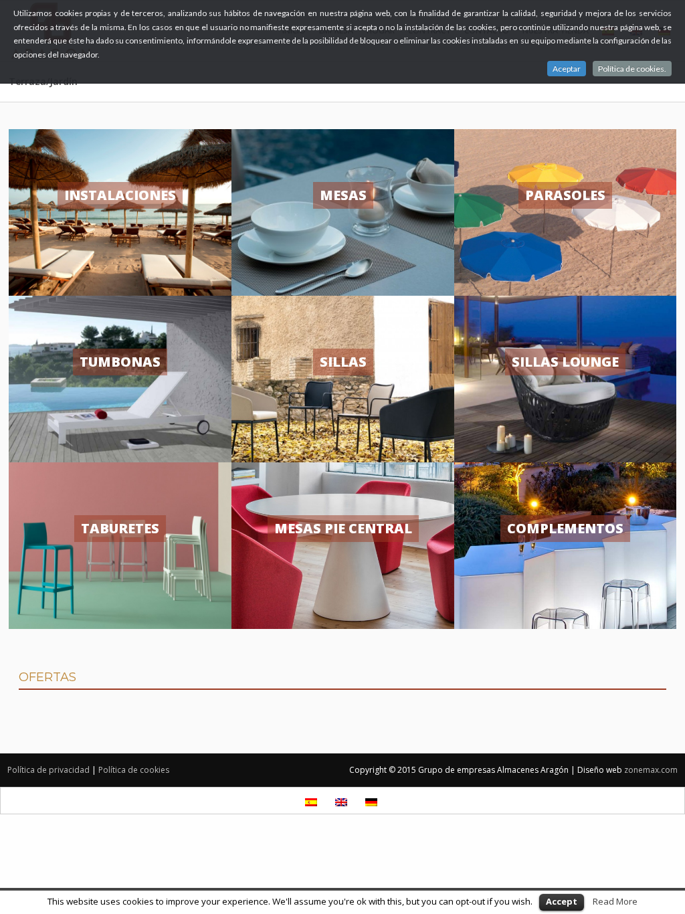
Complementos (565, 528)
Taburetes (120, 528)
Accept (561, 901)
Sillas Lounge (565, 362)
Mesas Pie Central (343, 528)
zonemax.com (651, 769)
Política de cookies (133, 769)
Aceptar (567, 69)
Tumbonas (120, 362)
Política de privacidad (48, 769)
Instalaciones (120, 195)
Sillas (343, 362)
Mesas (343, 195)
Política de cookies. (632, 69)
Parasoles (565, 195)
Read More (615, 901)
